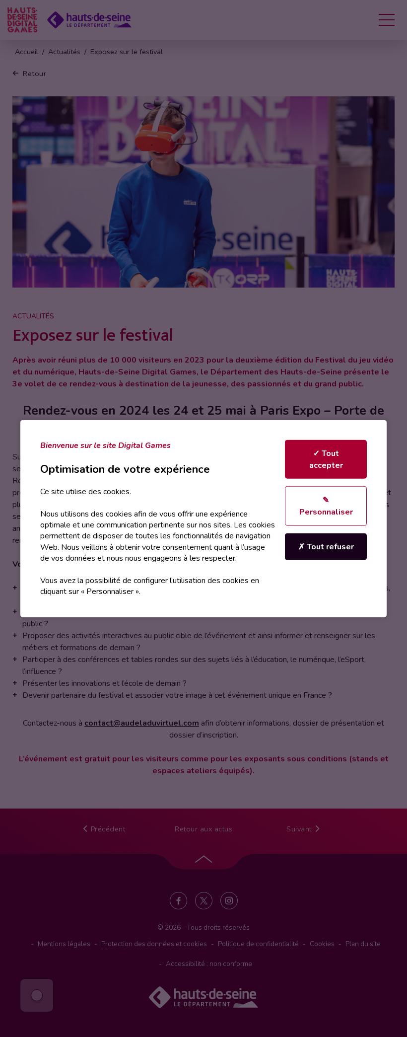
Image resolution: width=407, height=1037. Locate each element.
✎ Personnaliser (326, 506)
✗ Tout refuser (326, 546)
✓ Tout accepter (326, 459)
